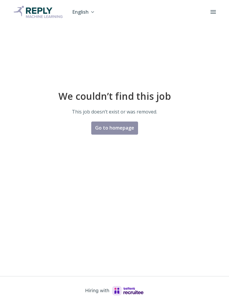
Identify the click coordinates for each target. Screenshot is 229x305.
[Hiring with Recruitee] (114, 290)
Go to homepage (114, 128)
